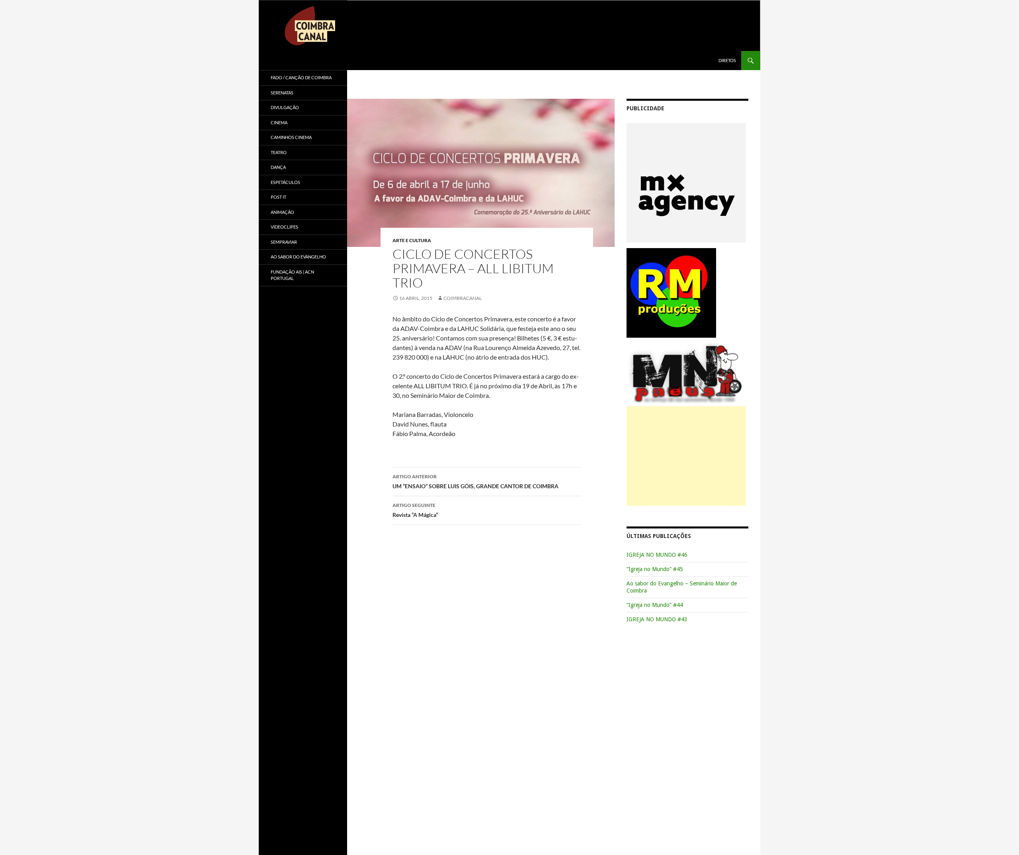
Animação (282, 212)
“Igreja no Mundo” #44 (655, 605)
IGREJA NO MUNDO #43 (657, 619)
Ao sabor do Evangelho (298, 256)
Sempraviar (284, 242)
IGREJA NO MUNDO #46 (657, 555)
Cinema (279, 122)
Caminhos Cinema (291, 137)
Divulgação (285, 107)
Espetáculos (285, 182)
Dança (278, 167)
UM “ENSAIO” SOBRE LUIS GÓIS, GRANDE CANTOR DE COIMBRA (475, 481)
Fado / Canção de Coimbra (301, 77)
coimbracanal (462, 298)
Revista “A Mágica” (415, 510)
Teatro (279, 152)
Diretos (727, 60)
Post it (278, 197)
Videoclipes (284, 226)
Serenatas (282, 92)
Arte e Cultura (411, 240)
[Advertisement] (686, 456)
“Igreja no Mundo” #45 (655, 569)
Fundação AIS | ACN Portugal (292, 275)
